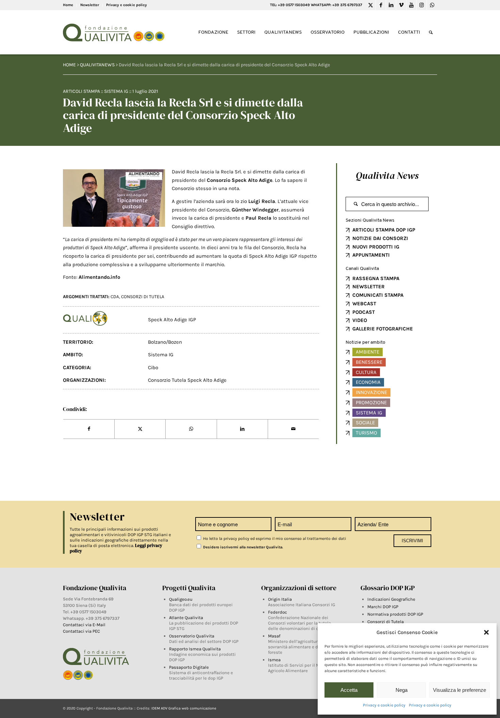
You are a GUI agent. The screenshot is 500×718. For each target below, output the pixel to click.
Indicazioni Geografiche (391, 599)
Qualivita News (387, 175)
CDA (115, 296)
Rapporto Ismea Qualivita (195, 648)
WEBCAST (364, 304)
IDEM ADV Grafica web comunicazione (183, 708)
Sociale (365, 423)
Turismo (366, 433)
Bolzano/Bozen (165, 342)
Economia (368, 382)
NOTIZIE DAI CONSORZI (380, 238)
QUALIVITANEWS (97, 65)
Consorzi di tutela (142, 296)
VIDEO (359, 320)
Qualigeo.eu (181, 599)
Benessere (369, 362)
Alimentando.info (99, 277)
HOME (69, 65)
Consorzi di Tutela (385, 621)
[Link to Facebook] (381, 5)
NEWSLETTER (368, 287)
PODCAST (363, 312)
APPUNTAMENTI (371, 255)
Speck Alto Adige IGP (172, 320)
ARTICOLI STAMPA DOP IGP (383, 230)
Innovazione (371, 392)
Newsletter (89, 5)
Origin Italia (280, 599)
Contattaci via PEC (81, 631)
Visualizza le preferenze (459, 690)
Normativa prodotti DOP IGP (395, 614)
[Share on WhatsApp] (191, 429)
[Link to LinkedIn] (391, 5)
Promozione (371, 402)
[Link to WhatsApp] (432, 5)
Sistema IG (116, 91)
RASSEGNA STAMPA (375, 278)
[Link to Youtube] (411, 5)
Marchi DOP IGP (382, 606)
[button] (486, 632)
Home (68, 5)
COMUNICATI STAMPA (377, 295)
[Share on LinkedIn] (242, 429)
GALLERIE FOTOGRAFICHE (382, 329)
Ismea (274, 659)
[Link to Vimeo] (401, 5)
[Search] (430, 32)
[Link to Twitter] (371, 5)
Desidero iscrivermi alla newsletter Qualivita (242, 547)
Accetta (348, 690)
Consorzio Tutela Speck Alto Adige (187, 380)
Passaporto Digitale (189, 667)
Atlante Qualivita (186, 617)
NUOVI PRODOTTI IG (375, 247)
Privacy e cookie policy (384, 705)
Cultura (366, 372)
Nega (401, 690)
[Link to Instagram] (422, 5)
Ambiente (367, 352)
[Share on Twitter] (140, 429)
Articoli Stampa (81, 91)
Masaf (274, 635)
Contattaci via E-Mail (84, 624)
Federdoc (277, 612)
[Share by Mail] (293, 429)
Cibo (153, 367)
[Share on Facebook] (88, 429)
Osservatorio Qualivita (191, 635)
